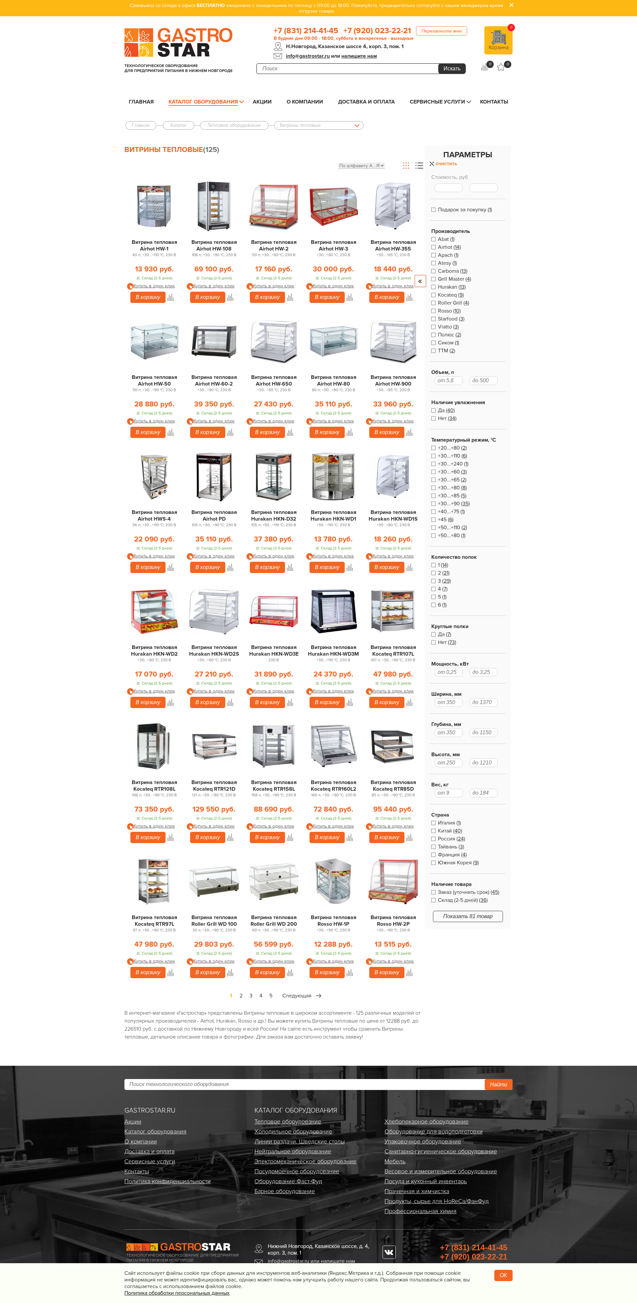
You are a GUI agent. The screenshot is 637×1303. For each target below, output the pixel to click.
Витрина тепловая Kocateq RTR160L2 (333, 785)
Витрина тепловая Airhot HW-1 (154, 245)
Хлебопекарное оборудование (426, 1121)
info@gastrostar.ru (308, 56)
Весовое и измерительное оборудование (441, 1171)
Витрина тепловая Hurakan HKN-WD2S (214, 650)
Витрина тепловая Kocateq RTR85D (393, 785)
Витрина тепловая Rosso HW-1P (333, 920)
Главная (141, 102)
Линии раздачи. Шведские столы (299, 1141)
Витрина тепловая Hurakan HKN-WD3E (274, 650)
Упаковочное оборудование (423, 1141)
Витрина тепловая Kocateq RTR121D (214, 785)
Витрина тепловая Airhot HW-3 (333, 245)
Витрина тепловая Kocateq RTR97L (154, 920)
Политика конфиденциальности (167, 1181)
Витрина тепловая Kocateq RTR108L (154, 785)
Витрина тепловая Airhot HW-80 (333, 380)
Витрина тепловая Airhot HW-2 (274, 245)
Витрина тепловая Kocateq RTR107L (393, 650)
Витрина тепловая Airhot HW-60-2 (214, 380)
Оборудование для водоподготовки (434, 1131)
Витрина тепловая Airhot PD (214, 515)
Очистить (446, 164)
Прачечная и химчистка (417, 1191)
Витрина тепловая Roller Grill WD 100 (214, 920)
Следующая (297, 995)
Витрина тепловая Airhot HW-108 (214, 245)
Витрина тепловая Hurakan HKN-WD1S (393, 515)
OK (503, 1275)
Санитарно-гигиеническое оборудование (441, 1151)
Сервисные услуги (437, 102)
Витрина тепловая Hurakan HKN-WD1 (333, 515)
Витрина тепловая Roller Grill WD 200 (273, 920)
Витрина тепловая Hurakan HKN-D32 (274, 515)
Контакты (494, 102)
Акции (262, 102)
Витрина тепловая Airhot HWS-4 (154, 515)
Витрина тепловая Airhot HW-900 (393, 380)
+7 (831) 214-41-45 (306, 31)
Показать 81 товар (468, 916)
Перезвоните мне (441, 31)
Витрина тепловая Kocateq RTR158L (274, 785)
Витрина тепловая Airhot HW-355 (393, 245)
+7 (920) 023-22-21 (377, 31)
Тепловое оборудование (287, 1121)
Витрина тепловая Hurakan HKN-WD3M (333, 650)
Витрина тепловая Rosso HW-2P (393, 920)
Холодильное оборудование (293, 1131)
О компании (305, 102)
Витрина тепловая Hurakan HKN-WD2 (154, 650)
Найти (498, 1084)
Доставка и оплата (366, 102)
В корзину (148, 297)
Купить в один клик (154, 286)
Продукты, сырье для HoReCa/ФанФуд (437, 1201)
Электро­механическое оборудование (305, 1161)
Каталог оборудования (203, 102)
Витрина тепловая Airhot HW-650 (274, 380)
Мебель (395, 1161)
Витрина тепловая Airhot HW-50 (154, 380)
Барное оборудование (284, 1191)
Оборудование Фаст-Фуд (288, 1181)
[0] (484, 67)
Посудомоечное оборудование (296, 1171)
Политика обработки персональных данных (177, 1293)
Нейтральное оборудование (292, 1151)
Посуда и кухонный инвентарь (426, 1181)
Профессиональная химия (421, 1211)
